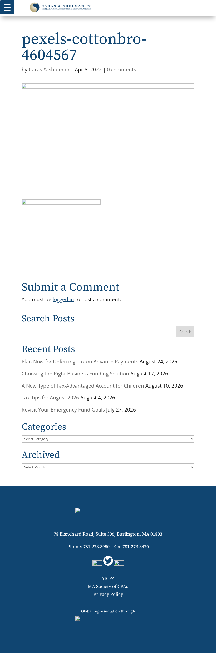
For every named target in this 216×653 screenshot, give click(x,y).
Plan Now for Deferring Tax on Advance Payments (80, 361)
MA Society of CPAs (108, 586)
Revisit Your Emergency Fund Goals (63, 409)
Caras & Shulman (49, 69)
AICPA (108, 579)
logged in (63, 299)
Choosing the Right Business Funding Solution (75, 373)
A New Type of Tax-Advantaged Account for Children (83, 385)
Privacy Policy (108, 594)
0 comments (121, 69)
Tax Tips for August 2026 (50, 397)
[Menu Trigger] (7, 7)
